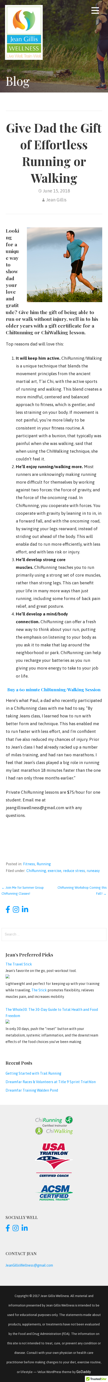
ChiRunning (36, 870)
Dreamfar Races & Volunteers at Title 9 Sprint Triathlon (51, 1082)
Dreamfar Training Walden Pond (32, 1090)
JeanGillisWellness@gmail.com (29, 1265)
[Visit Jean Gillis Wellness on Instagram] (16, 911)
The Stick (39, 990)
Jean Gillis (56, 199)
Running (44, 864)
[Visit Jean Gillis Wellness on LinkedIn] (25, 911)
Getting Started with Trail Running (33, 1073)
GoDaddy (83, 1372)
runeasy (93, 870)
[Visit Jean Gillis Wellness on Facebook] (8, 911)
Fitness (29, 864)
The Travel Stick (19, 964)
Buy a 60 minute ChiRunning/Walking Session (53, 689)
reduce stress (74, 870)
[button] (95, 11)
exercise (54, 870)
